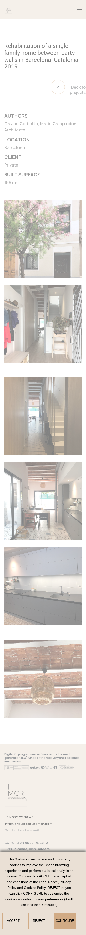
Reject (39, 921)
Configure (65, 921)
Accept (13, 921)
